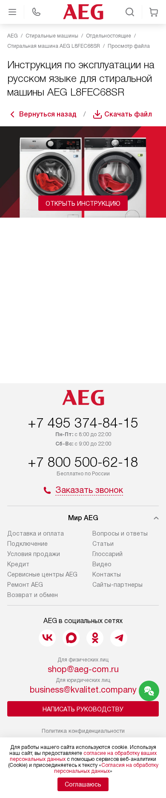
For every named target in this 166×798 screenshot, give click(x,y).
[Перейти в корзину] (154, 12)
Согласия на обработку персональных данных (106, 768)
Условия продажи (33, 553)
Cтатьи (103, 543)
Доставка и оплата (35, 533)
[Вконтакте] (47, 638)
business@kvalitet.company (83, 689)
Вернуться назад (48, 114)
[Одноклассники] (94, 638)
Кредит (18, 564)
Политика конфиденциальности (83, 731)
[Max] (71, 638)
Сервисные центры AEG (42, 574)
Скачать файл (128, 114)
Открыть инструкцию (83, 203)
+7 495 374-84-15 (83, 423)
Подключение (27, 543)
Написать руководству (83, 709)
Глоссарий (107, 553)
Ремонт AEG (25, 584)
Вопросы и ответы (120, 533)
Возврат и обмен (32, 594)
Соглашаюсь (83, 784)
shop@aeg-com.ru (83, 669)
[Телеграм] (118, 638)
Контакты (106, 574)
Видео (102, 564)
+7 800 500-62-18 (83, 462)
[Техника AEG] (83, 11)
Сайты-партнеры (117, 584)
